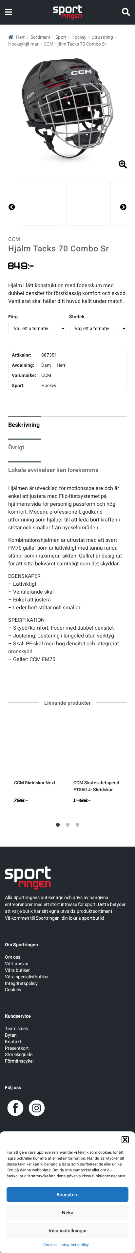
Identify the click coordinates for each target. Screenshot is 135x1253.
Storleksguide (18, 1054)
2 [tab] (67, 825)
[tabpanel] (38, 764)
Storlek (76, 316)
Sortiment (40, 37)
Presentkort (17, 1048)
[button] (125, 1139)
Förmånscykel (19, 1061)
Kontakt (13, 1041)
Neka (67, 1212)
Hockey (79, 37)
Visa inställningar (67, 1230)
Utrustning (102, 37)
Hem (21, 37)
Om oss (12, 957)
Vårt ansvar (17, 963)
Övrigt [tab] (16, 447)
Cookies (50, 1245)
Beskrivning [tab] (24, 425)
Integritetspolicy (75, 1245)
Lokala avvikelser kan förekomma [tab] (53, 470)
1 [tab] (57, 825)
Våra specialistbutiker (27, 976)
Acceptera (67, 1194)
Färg (13, 316)
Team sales (16, 1028)
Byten (11, 1035)
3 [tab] (77, 825)
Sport (61, 37)
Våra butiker (17, 970)
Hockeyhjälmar (23, 44)
